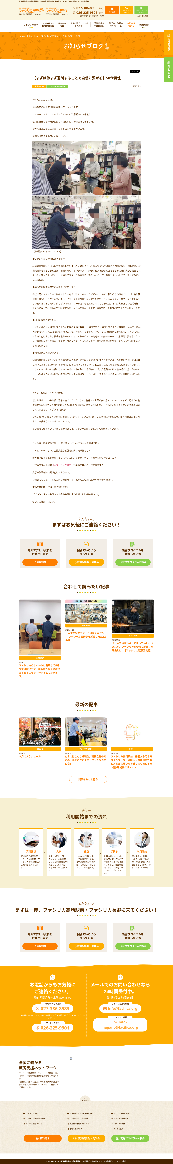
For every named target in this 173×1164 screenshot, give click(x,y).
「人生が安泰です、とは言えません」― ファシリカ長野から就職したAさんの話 (86, 636)
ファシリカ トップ (32, 1113)
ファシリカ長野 (119, 1124)
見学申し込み (168, 71)
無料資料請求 (168, 44)
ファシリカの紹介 (85, 749)
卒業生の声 (40, 658)
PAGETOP (85, 1101)
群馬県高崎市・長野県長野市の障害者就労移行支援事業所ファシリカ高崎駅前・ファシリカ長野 (54, 1)
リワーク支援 (62, 25)
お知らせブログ (131, 25)
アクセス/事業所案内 (121, 1113)
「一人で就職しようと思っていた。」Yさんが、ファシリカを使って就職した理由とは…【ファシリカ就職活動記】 (132, 646)
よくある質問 (143, 16)
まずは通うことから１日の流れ (79, 25)
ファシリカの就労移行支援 (48, 25)
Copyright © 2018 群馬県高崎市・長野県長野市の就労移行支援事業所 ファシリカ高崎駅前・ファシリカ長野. (86, 1161)
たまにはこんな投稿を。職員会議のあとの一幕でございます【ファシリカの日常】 (85, 760)
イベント (132, 749)
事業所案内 (144, 24)
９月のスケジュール (30, 756)
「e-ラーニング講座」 (62, 465)
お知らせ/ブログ (76, 1129)
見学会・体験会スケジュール (116, 25)
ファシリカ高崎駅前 (121, 1118)
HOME (22, 36)
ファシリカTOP (31, 24)
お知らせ (40, 749)
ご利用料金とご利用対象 (99, 25)
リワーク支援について (34, 1124)
